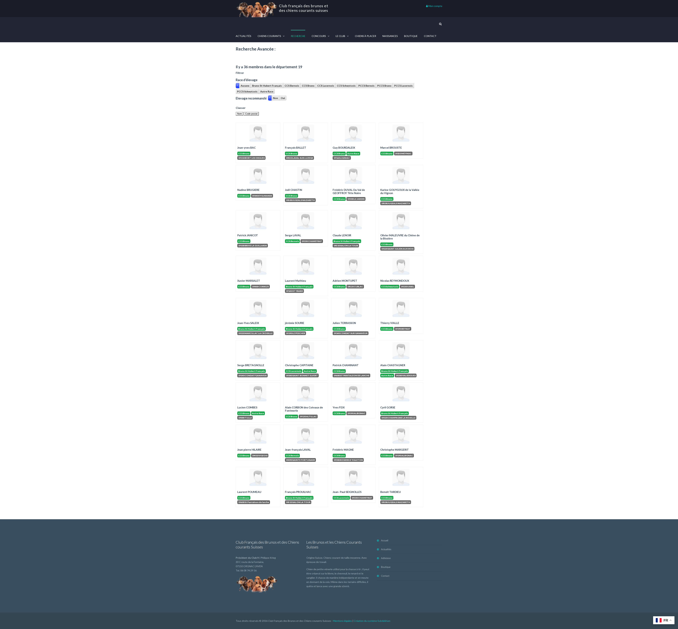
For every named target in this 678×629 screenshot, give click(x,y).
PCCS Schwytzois (247, 91)
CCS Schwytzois (346, 85)
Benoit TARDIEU (390, 491)
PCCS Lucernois (403, 85)
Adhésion (386, 558)
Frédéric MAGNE (343, 449)
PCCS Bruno (384, 85)
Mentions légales (342, 620)
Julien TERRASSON (344, 322)
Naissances (390, 35)
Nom (239, 113)
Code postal (251, 113)
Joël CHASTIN (293, 189)
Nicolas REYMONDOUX (394, 280)
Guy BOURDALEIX (344, 147)
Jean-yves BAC (246, 147)
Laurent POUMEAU (249, 491)
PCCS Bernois (366, 85)
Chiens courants (269, 35)
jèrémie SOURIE (294, 322)
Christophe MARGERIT (394, 449)
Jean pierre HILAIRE (249, 449)
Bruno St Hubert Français (267, 85)
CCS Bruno (308, 85)
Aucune (245, 85)
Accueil (384, 540)
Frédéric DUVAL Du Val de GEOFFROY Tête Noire (349, 191)
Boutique (411, 35)
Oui (283, 98)
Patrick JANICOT (247, 235)
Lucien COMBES (247, 407)
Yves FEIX (339, 407)
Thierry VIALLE (389, 322)
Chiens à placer (365, 35)
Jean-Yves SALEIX (248, 322)
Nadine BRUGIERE (248, 189)
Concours (319, 35)
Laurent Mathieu (295, 280)
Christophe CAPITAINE (299, 365)
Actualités (243, 35)
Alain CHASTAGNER (392, 365)
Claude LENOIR (342, 235)
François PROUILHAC (298, 491)
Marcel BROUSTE (391, 147)
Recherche (298, 35)
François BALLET (295, 147)
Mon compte (435, 5)
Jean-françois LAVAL (298, 449)
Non (275, 98)
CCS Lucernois (325, 85)
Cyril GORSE (387, 407)
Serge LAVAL (293, 235)
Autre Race (266, 91)
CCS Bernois (292, 85)
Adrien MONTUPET (345, 280)
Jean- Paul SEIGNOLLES (347, 491)
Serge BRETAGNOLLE (250, 365)
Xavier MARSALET (248, 280)
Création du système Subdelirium (372, 620)
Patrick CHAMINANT (346, 365)
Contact (430, 35)
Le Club (340, 35)
